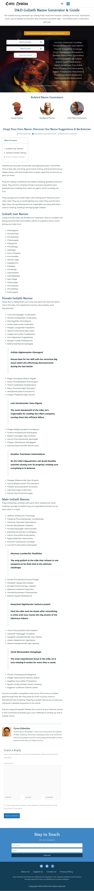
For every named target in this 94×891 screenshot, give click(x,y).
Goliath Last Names (14, 149)
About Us (25, 872)
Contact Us (51, 872)
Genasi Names (17, 118)
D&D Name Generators (77, 118)
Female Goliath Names (16, 153)
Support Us (38, 872)
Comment (9, 763)
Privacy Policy (66, 872)
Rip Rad (54, 85)
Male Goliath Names (15, 157)
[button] (62, 3)
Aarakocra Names (47, 118)
